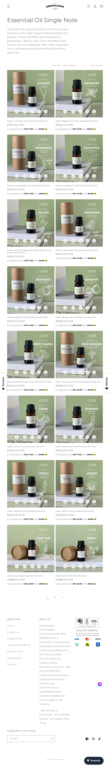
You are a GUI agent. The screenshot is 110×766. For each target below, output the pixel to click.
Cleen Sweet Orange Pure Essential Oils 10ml (29, 382)
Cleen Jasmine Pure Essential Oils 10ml (75, 511)
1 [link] (47, 597)
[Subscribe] (52, 738)
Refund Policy (14, 658)
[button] (8, 6)
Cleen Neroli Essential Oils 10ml (71, 576)
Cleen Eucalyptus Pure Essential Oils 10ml (76, 185)
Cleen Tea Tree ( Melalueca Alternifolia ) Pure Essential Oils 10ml (29, 251)
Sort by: (56, 65)
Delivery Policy (15, 651)
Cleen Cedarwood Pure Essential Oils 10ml (77, 250)
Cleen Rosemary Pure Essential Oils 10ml (76, 446)
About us (12, 664)
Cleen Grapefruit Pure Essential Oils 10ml (27, 317)
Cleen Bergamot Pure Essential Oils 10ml (76, 317)
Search (11, 625)
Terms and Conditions (19, 645)
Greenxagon (58, 759)
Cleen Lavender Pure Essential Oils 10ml (27, 121)
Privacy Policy (14, 638)
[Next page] (63, 597)
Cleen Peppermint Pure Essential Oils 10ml (77, 121)
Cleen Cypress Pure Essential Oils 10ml (26, 511)
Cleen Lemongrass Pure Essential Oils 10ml (28, 185)
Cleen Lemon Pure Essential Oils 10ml (26, 446)
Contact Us (13, 632)
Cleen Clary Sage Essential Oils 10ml (25, 576)
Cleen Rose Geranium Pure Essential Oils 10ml (78, 382)
